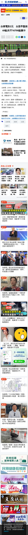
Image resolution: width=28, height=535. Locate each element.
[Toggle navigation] (2, 2)
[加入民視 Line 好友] (14, 356)
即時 (9, 5)
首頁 (3, 5)
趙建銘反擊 (16, 5)
